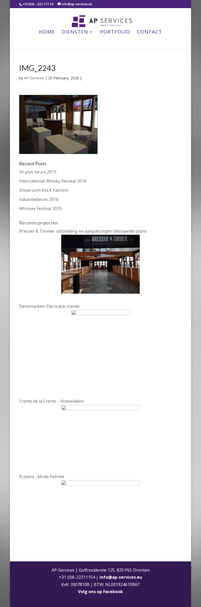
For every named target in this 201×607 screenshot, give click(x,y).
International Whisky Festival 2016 (52, 181)
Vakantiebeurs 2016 (38, 199)
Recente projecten (38, 223)
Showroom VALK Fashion (43, 190)
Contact (149, 32)
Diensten (75, 32)
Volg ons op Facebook (100, 591)
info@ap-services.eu (120, 577)
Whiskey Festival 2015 (40, 208)
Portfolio (115, 32)
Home (47, 32)
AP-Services (34, 77)
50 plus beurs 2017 (37, 172)
